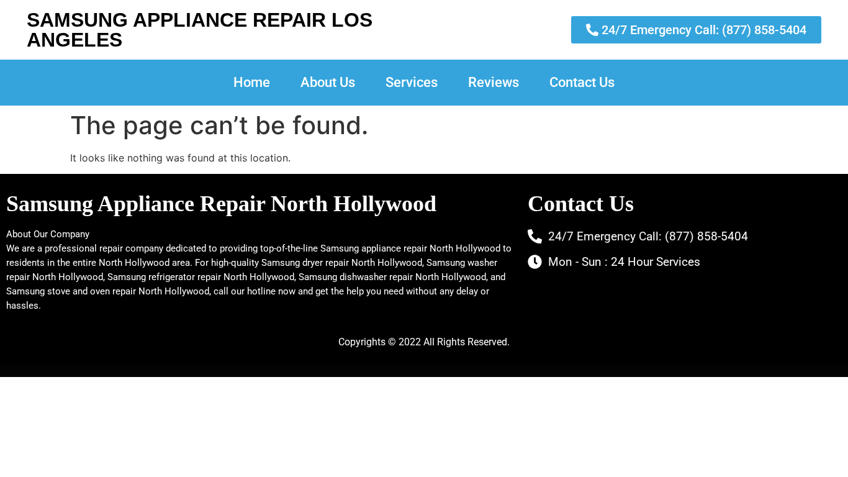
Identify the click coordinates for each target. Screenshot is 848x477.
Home (251, 82)
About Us (327, 82)
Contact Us (582, 82)
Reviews (493, 82)
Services (412, 82)
